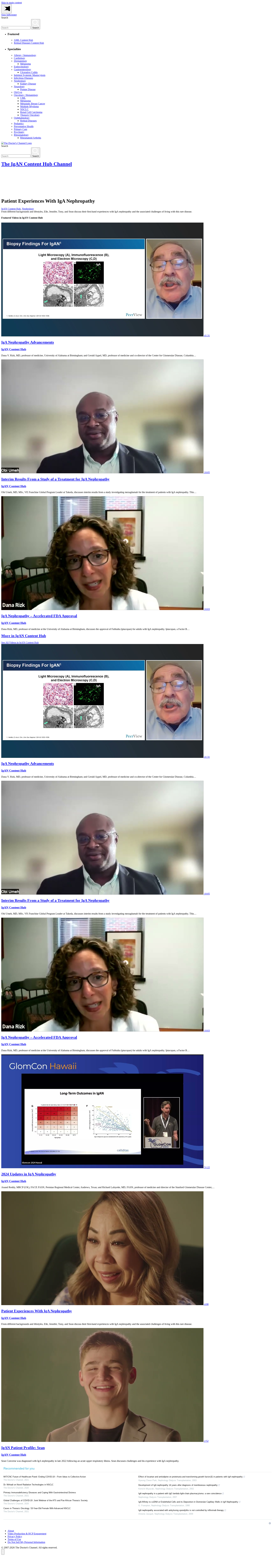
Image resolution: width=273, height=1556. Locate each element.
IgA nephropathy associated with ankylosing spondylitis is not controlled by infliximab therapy (181, 1510)
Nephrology (28, 208)
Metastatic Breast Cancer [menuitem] (32, 103)
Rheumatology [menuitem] (21, 135)
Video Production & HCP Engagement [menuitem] (27, 1533)
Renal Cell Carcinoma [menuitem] (31, 112)
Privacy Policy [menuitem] (15, 1536)
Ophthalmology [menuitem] (22, 118)
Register (13, 14)
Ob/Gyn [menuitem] (18, 92)
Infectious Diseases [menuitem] (23, 78)
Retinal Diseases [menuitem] (28, 120)
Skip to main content (11, 2)
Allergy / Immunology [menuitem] (25, 55)
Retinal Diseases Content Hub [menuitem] (29, 43)
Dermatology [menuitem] (20, 61)
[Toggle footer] (2, 1552)
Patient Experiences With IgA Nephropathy (36, 1311)
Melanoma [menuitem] (25, 63)
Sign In (5, 14)
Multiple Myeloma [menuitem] (29, 106)
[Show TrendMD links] (270, 1523)
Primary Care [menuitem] (20, 129)
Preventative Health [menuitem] (23, 126)
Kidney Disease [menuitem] (28, 83)
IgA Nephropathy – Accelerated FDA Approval (39, 616)
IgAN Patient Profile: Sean (23, 1448)
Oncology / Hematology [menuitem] (26, 95)
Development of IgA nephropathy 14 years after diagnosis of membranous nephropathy (178, 1485)
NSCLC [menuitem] (24, 109)
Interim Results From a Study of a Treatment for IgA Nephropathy (55, 479)
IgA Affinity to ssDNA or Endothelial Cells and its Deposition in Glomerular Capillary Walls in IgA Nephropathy (188, 1502)
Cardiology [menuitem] (19, 58)
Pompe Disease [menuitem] (28, 89)
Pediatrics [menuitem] (19, 123)
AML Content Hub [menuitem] (23, 40)
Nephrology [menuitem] (20, 81)
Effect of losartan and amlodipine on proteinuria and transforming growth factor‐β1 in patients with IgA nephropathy (190, 1477)
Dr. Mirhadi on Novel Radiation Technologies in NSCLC (28, 1484)
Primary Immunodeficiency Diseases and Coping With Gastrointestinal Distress (39, 1492)
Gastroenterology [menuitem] (22, 69)
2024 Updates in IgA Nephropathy (28, 1174)
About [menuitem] (11, 1530)
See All (20, 642)
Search (4, 17)
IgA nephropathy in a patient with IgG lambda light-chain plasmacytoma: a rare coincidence (179, 1493)
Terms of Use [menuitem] (14, 1539)
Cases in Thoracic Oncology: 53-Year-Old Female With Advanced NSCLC (37, 1508)
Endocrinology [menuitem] (21, 66)
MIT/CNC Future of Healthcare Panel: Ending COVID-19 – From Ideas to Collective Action (44, 1477)
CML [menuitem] (23, 98)
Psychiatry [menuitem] (19, 132)
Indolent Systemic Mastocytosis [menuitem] (29, 75)
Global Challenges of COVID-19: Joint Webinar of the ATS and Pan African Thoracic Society (45, 1500)
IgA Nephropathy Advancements (27, 342)
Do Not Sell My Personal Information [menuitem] (26, 1542)
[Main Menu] (6, 8)
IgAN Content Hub (11, 208)
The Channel (36, 164)
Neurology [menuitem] (19, 86)
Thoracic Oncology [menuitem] (30, 115)
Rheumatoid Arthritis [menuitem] (30, 137)
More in (23, 636)
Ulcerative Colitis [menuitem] (29, 72)
